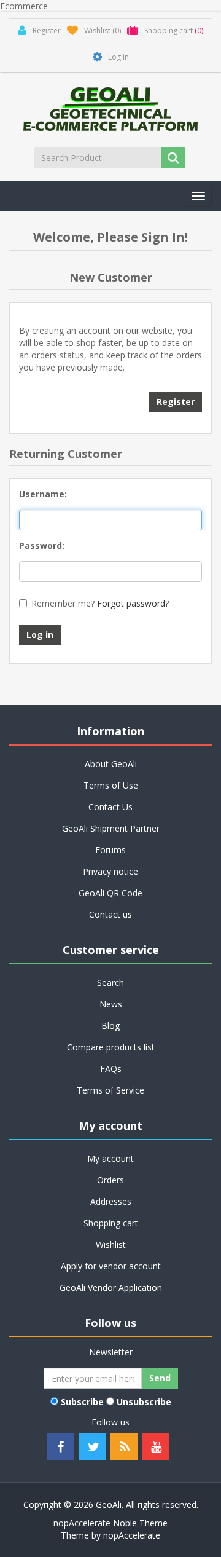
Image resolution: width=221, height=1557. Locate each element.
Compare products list (111, 1047)
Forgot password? (133, 603)
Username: (43, 494)
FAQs (111, 1068)
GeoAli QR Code (110, 893)
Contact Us (110, 807)
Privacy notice (110, 871)
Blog (110, 1025)
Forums (110, 850)
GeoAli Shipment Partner (111, 828)
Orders (110, 1180)
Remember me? (63, 603)
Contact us (110, 914)
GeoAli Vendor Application (111, 1287)
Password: (41, 545)
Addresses (110, 1201)
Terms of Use (110, 785)
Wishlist (111, 1244)
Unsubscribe (144, 1402)
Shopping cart (110, 1223)
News (110, 1004)
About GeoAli (111, 764)
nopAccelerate (131, 1535)
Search (110, 982)
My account (110, 1158)
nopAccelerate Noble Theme (110, 1523)
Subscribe (82, 1402)
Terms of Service (110, 1090)
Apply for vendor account (111, 1266)
